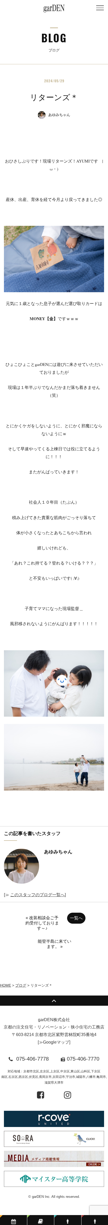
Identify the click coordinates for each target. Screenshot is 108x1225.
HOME (5, 985)
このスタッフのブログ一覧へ (37, 895)
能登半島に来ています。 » (54, 944)
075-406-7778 (32, 1059)
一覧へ (76, 918)
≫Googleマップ (54, 1042)
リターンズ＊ (54, 97)
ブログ (20, 985)
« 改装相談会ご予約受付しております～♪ (42, 923)
